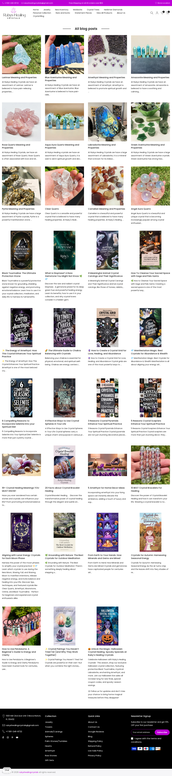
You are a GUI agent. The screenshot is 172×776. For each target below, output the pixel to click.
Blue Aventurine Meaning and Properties (61, 79)
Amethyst (50, 750)
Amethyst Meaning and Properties (106, 77)
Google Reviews (96, 731)
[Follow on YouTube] (17, 737)
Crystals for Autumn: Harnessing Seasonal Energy (148, 557)
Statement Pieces (83, 13)
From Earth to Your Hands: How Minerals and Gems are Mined (104, 557)
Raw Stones (51, 755)
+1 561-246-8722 (12, 3)
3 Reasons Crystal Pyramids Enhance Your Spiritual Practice (105, 422)
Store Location (163, 3)
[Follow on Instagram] (8, 737)
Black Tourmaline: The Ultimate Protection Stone (19, 275)
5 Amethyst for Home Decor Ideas (106, 487)
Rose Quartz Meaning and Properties (16, 146)
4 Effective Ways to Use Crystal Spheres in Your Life (62, 422)
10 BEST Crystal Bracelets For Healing (146, 489)
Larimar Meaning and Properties (19, 77)
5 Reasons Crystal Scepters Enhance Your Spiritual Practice (148, 422)
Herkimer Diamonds (113, 9)
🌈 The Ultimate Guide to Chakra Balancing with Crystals (63, 352)
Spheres (49, 736)
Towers (48, 726)
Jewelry (46, 9)
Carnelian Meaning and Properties (106, 208)
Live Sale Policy (95, 750)
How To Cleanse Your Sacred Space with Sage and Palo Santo (150, 275)
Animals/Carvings (53, 731)
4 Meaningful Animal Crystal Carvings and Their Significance (105, 275)
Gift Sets (49, 760)
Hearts (48, 746)
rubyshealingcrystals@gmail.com (38, 3)
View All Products (104, 13)
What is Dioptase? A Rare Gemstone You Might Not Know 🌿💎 (63, 276)
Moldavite (77, 9)
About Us (121, 13)
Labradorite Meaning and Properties (102, 146)
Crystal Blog (38, 16)
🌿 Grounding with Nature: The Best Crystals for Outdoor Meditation (64, 557)
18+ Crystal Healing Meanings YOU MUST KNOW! (20, 489)
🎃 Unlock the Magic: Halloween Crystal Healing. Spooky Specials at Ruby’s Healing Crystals (107, 652)
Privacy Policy (94, 755)
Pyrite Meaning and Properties (18, 208)
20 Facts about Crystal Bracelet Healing (62, 489)
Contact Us (94, 726)
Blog (90, 736)
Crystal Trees (93, 9)
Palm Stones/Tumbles (56, 741)
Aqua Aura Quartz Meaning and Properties (62, 146)
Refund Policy (94, 746)
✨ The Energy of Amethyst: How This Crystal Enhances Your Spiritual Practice (21, 353)
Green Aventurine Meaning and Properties (148, 146)
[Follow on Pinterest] (12, 737)
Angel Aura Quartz (141, 208)
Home (36, 9)
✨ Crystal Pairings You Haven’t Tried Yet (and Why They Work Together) (62, 652)
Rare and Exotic (63, 13)
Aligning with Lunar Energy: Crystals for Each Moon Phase (21, 557)
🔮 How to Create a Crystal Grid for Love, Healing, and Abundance (107, 352)
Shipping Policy (95, 741)
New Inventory (61, 9)
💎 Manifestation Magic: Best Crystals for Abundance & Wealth (149, 352)
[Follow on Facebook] (3, 737)
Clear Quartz (52, 208)
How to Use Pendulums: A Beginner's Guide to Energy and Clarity (19, 652)
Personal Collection (42, 13)
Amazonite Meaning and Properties (150, 77)
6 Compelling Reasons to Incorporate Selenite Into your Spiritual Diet (18, 423)
